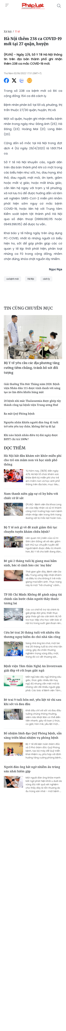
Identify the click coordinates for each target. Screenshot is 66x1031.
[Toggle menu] (7, 5)
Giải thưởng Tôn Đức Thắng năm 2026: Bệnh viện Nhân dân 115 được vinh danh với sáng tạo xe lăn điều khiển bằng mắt (32, 388)
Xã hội (8, 31)
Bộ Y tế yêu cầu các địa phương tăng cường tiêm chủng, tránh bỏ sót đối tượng (32, 368)
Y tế (17, 31)
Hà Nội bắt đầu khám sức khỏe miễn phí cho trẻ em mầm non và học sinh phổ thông (32, 460)
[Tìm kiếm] (59, 6)
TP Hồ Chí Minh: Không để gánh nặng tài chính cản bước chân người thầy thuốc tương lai (33, 598)
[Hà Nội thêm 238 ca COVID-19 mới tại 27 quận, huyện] (33, 6)
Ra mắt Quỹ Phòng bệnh (19, 413)
